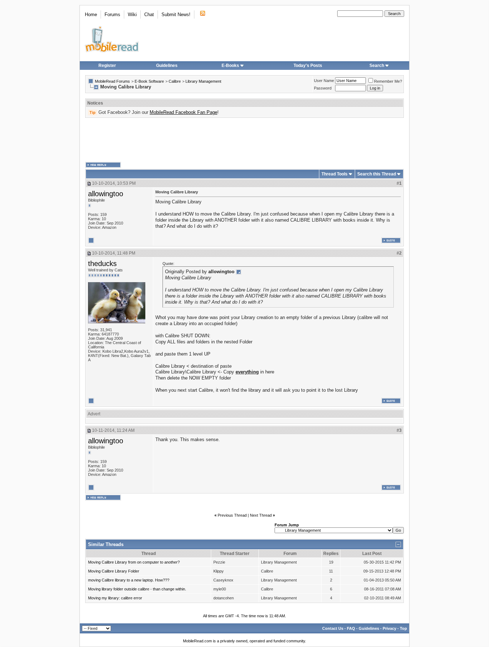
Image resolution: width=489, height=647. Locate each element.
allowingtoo (105, 194)
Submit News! (175, 14)
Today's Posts (308, 65)
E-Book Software (149, 81)
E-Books (230, 65)
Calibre (175, 81)
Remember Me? (388, 81)
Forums (112, 14)
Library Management (203, 81)
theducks (102, 263)
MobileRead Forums (112, 81)
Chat (149, 14)
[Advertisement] (244, 140)
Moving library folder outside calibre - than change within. (137, 589)
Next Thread (261, 515)
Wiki (132, 14)
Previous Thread (232, 515)
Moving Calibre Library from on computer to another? (134, 562)
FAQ (351, 628)
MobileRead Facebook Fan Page (183, 112)
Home (91, 14)
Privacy (389, 628)
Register (107, 65)
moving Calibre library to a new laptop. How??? (128, 580)
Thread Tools (334, 174)
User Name (324, 80)
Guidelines (167, 65)
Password (322, 88)
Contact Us (332, 628)
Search (376, 65)
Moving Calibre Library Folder (113, 571)
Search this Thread (376, 174)
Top (403, 628)
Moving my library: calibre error (115, 598)
